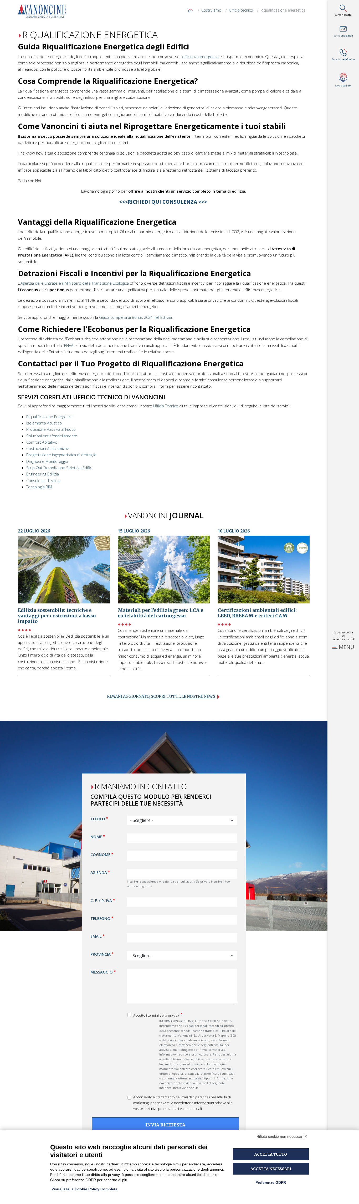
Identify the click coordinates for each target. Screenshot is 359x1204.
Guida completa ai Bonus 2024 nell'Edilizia (135, 317)
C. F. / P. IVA (101, 900)
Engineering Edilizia (42, 474)
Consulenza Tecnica (43, 480)
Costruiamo (211, 10)
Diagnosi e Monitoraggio (47, 461)
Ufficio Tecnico (165, 405)
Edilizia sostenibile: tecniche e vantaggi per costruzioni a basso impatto (57, 615)
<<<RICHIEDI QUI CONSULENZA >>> (163, 201)
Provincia (100, 953)
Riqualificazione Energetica (49, 416)
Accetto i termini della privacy (156, 1015)
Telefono (100, 918)
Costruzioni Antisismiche (47, 448)
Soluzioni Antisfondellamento (51, 435)
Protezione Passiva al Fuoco (51, 429)
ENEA (68, 345)
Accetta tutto (270, 1154)
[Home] (44, 11)
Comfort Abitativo (41, 442)
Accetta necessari (270, 1168)
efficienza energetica (200, 56)
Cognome (100, 854)
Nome (96, 836)
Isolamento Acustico (44, 423)
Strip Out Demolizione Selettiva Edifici (59, 467)
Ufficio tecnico (241, 10)
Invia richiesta (165, 1125)
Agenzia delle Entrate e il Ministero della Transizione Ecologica (74, 283)
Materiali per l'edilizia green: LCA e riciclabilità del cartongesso (160, 613)
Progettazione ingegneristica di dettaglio (61, 454)
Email (96, 936)
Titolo (97, 818)
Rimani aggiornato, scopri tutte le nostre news (161, 696)
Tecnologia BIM (39, 486)
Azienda (98, 872)
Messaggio (101, 971)
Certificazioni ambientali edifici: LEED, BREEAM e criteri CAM (257, 613)
